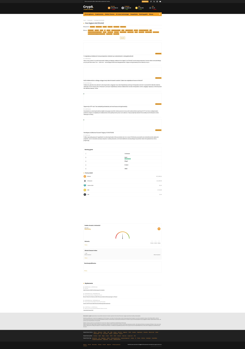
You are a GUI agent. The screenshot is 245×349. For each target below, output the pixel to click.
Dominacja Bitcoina (90, 263)
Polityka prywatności (116, 344)
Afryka (101, 30)
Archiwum (85, 345)
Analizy (104, 32)
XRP (153, 6)
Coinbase (127, 153)
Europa (110, 339)
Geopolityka (134, 14)
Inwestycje (148, 338)
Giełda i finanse (109, 14)
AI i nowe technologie (122, 14)
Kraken (126, 165)
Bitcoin (113, 6)
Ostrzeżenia (116, 26)
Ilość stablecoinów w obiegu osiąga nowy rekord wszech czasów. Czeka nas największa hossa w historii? (113, 80)
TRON (129, 332)
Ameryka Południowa (143, 30)
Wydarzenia (123, 26)
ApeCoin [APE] (123, 32)
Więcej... (85, 270)
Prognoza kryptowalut (97, 339)
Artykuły (104, 26)
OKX (135, 335)
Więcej (151, 14)
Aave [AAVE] (90, 30)
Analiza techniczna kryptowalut (95, 32)
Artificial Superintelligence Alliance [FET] (96, 34)
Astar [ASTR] (116, 34)
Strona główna (89, 14)
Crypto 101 (110, 26)
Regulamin (109, 344)
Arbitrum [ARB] (149, 32)
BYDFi (115, 335)
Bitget (126, 161)
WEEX (126, 168)
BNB (139, 6)
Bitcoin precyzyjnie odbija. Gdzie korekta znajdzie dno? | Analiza (97, 1)
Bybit (126, 157)
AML (150, 30)
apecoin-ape (130, 32)
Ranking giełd (143, 14)
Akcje (123, 30)
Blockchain (94, 338)
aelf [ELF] (97, 30)
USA (99, 338)
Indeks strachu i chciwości (92, 225)
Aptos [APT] (141, 32)
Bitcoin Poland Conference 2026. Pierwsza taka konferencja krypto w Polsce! (100, 296)
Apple (136, 32)
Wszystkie (92, 26)
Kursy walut (89, 173)
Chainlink (145, 332)
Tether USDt (90, 185)
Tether (104, 332)
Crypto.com (130, 335)
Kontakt (104, 344)
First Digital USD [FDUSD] (99, 20)
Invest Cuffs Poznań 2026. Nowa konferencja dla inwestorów (96, 303)
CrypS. (84, 20)
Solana (115, 332)
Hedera (110, 333)
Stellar (156, 332)
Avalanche (115, 333)
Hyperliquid (139, 332)
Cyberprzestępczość (125, 338)
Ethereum (126, 6)
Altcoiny (136, 30)
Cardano (134, 332)
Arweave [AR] (109, 34)
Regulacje (103, 338)
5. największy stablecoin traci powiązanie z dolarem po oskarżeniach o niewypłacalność (108, 56)
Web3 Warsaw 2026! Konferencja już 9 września (93, 290)
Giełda (108, 338)
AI (135, 338)
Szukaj (159, 14)
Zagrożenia (105, 339)
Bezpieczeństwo (117, 339)
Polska (138, 338)
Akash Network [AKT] (116, 30)
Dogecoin (125, 332)
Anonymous (110, 32)
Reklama (85, 344)
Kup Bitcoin (145, 1)
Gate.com (124, 335)
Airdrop (108, 30)
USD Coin (120, 332)
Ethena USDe (96, 333)
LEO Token (105, 333)
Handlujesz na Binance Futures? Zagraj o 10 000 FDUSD (99, 132)
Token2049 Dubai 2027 (88, 310)
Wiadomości (90, 20)
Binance (119, 335)
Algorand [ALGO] (129, 30)
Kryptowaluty (99, 14)
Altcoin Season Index (91, 250)
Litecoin (121, 333)
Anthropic (116, 32)
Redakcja (99, 344)
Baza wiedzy (94, 344)
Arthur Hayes (156, 32)
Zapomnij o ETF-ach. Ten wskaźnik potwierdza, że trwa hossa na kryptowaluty (105, 106)
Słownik (89, 344)
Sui (101, 333)
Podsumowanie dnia (115, 338)
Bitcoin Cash (151, 332)
